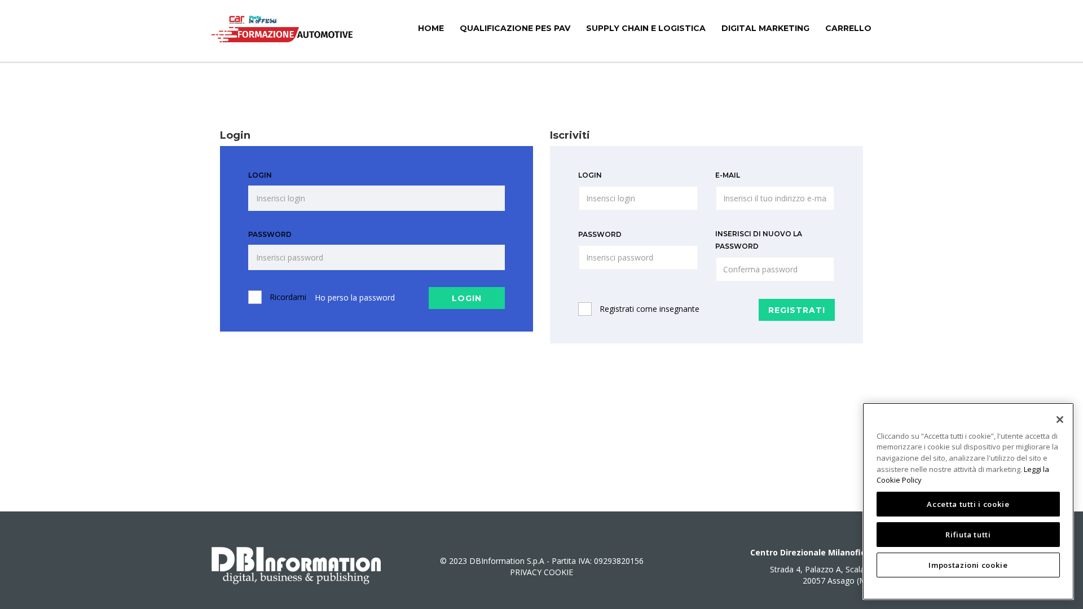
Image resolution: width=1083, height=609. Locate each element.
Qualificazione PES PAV (515, 28)
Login (260, 175)
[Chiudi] (1059, 419)
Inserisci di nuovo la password (758, 240)
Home (431, 28)
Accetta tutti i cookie (968, 504)
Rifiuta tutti (968, 534)
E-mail (727, 175)
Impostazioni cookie (967, 565)
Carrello (848, 28)
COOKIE (558, 572)
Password (270, 234)
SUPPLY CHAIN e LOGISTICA (646, 28)
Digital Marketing (765, 28)
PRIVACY (526, 572)
